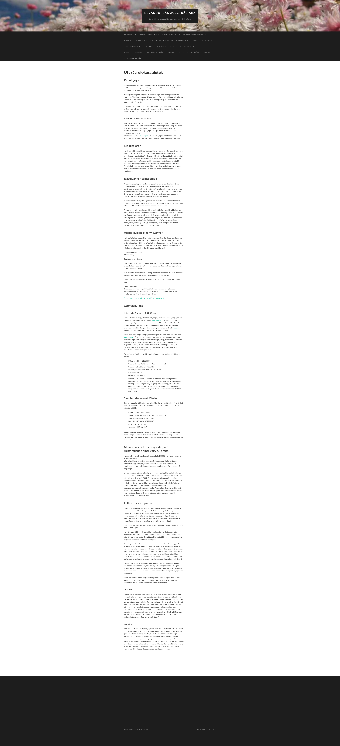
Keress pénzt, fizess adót (133, 52)
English (207, 52)
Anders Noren (207, 729)
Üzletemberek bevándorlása (177, 40)
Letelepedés (147, 46)
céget (175, 328)
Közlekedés (188, 46)
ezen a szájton (143, 136)
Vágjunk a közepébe (146, 34)
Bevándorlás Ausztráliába (170, 13)
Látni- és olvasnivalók (155, 52)
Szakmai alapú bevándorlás (168, 34)
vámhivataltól (129, 337)
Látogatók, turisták (131, 46)
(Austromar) (156, 320)
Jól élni (182, 52)
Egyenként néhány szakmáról (194, 34)
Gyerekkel (160, 46)
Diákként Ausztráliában (201, 40)
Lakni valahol (174, 46)
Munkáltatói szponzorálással (135, 40)
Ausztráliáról (129, 34)
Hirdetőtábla (194, 52)
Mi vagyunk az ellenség (132, 58)
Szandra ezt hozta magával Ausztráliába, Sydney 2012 (144, 298)
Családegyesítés (156, 40)
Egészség (171, 52)
